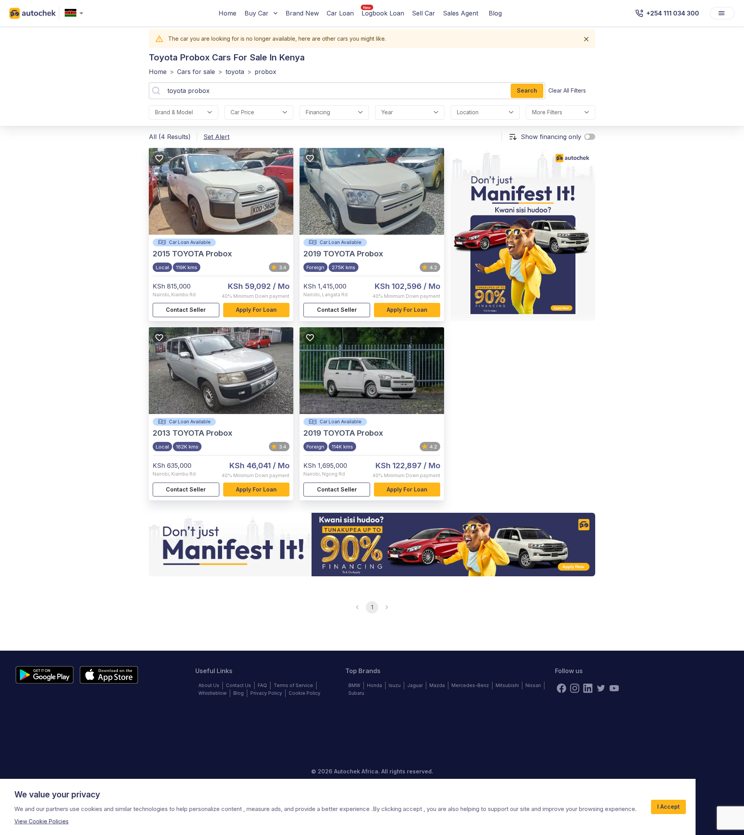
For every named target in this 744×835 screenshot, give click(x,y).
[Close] (586, 39)
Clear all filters (567, 90)
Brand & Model (174, 112)
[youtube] (614, 688)
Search (527, 90)
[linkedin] (587, 688)
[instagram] (574, 688)
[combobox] (75, 13)
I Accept (668, 806)
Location (468, 112)
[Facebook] (561, 688)
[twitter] (601, 688)
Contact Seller (186, 309)
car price (242, 112)
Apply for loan (256, 309)
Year (387, 112)
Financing (318, 112)
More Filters (547, 112)
